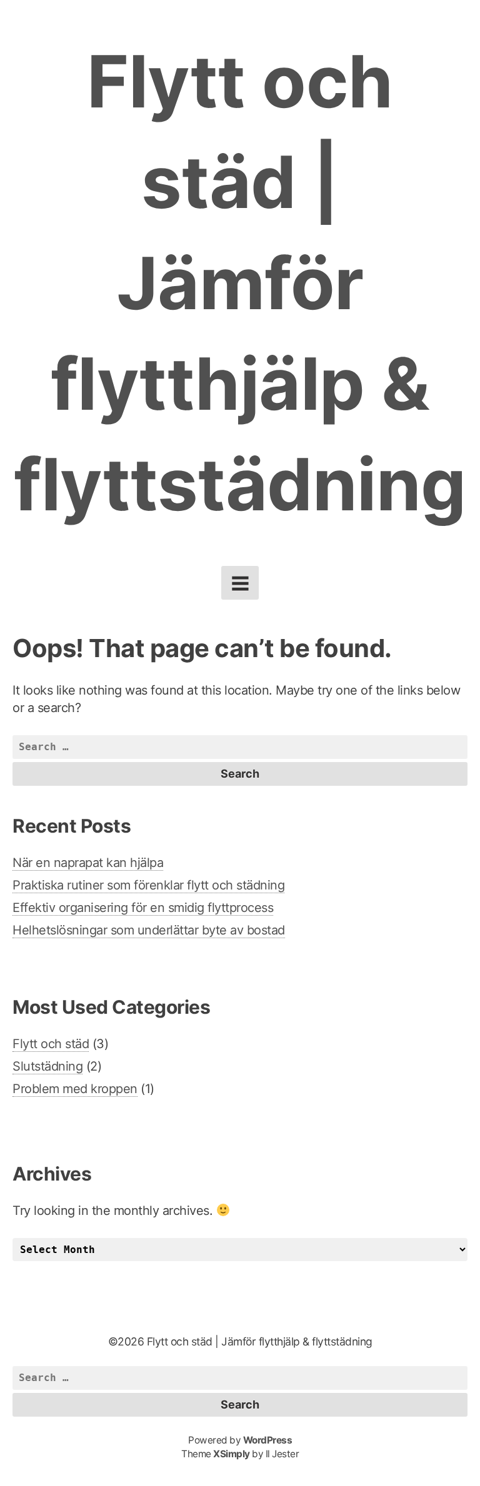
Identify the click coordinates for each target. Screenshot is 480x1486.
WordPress (267, 1440)
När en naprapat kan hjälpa (87, 862)
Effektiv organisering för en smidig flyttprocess (142, 907)
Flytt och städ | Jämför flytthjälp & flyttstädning (240, 282)
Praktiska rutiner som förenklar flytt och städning (148, 885)
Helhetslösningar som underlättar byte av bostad (148, 930)
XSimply (231, 1454)
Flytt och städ (50, 1043)
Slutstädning (47, 1066)
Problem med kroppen (75, 1088)
